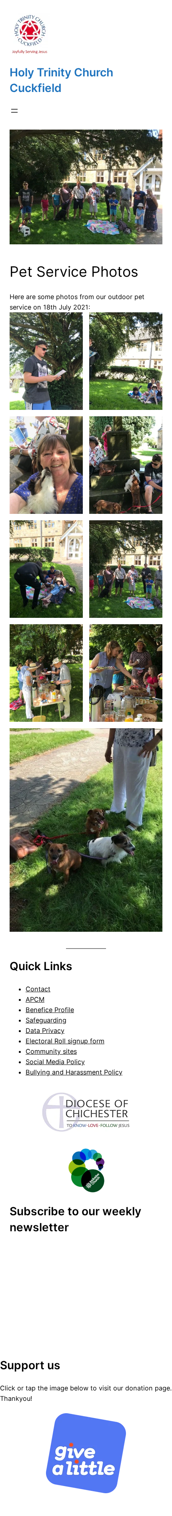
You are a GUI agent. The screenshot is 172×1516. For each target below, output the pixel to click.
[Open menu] (14, 111)
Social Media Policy (55, 1062)
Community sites (51, 1051)
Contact (38, 989)
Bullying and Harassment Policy (74, 1072)
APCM (35, 999)
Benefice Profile (50, 1010)
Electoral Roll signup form (65, 1041)
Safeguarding (46, 1020)
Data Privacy (45, 1031)
